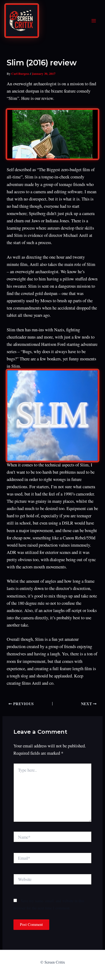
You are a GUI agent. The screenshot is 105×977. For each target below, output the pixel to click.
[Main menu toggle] (94, 21)
